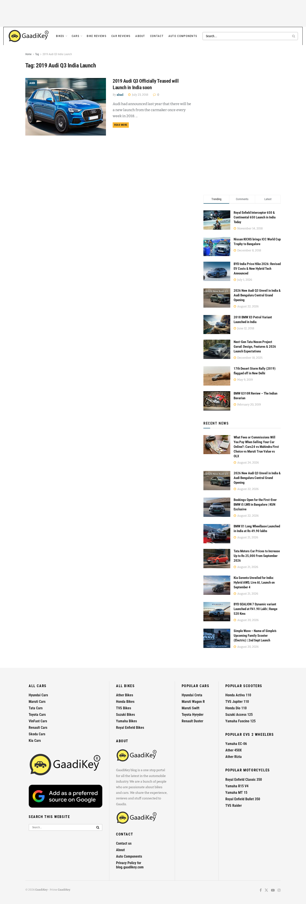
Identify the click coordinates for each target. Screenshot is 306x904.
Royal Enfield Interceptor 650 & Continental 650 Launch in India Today (255, 217)
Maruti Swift (190, 708)
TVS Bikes (123, 708)
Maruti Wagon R (193, 701)
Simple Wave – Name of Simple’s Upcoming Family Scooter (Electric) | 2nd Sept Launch (255, 635)
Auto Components (182, 36)
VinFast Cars (38, 721)
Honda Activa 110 (238, 695)
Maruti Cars (37, 701)
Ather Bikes (124, 695)
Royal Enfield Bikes (130, 727)
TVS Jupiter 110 (237, 701)
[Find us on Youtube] (273, 890)
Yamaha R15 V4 (236, 786)
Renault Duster (192, 721)
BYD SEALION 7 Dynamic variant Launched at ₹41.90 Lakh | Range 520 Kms (255, 609)
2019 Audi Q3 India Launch (57, 54)
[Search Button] (294, 36)
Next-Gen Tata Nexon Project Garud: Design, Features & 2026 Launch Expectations (255, 346)
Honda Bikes (125, 701)
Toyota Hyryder (192, 714)
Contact (157, 36)
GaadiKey (41, 889)
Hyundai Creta (192, 695)
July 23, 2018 (139, 94)
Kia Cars (35, 740)
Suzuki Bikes (125, 714)
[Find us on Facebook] (261, 890)
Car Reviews (120, 36)
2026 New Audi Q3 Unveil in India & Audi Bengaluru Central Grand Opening (257, 295)
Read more (121, 124)
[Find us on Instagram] (279, 890)
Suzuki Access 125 (239, 714)
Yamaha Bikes (126, 721)
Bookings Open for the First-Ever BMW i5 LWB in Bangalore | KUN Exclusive (255, 504)
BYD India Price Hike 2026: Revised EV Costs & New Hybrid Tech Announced (257, 268)
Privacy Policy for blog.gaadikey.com (130, 865)
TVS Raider (233, 805)
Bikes (60, 36)
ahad (120, 94)
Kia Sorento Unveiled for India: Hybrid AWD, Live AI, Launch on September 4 (254, 582)
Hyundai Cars (38, 695)
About (140, 36)
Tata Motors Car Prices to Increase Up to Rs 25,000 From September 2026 (257, 556)
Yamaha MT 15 (236, 792)
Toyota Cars (37, 714)
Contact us (123, 843)
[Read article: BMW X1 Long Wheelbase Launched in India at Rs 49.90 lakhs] (216, 533)
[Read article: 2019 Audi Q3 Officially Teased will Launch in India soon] (65, 107)
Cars (75, 36)
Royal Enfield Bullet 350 (242, 799)
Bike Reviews (96, 36)
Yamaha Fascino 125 (240, 721)
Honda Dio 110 (236, 708)
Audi (32, 83)
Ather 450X (233, 750)
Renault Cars (38, 727)
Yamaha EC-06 (236, 744)
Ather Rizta (233, 757)
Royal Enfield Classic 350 (243, 779)
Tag (37, 54)
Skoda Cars (37, 734)
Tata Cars (36, 708)
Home (28, 54)
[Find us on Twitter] (266, 890)
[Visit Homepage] (29, 36)
